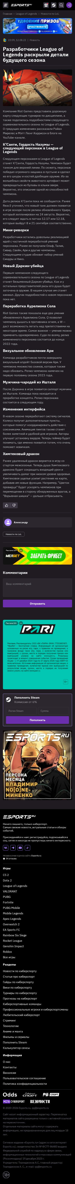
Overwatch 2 (11, 924)
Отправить (37, 603)
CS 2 (6, 874)
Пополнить (37, 720)
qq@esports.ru (40, 1108)
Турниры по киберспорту (20, 992)
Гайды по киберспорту (18, 982)
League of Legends (26, 13)
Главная (7, 13)
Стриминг (9, 1020)
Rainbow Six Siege (15, 935)
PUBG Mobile (11, 907)
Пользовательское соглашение (24, 1078)
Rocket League (12, 940)
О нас (6, 1061)
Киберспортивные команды (22, 1003)
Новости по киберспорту (20, 971)
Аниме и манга (13, 1031)
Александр (21, 522)
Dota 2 (7, 880)
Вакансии (9, 1072)
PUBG (7, 896)
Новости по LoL (50, 13)
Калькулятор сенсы (16, 1047)
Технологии (11, 1025)
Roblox (7, 951)
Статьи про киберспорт (19, 976)
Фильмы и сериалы (16, 1036)
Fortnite (8, 902)
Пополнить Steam (15, 1042)
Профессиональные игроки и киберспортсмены (35, 1009)
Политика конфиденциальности (25, 1083)
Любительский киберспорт (21, 1014)
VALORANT (10, 891)
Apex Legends (12, 918)
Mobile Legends (13, 913)
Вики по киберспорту (17, 987)
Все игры (9, 957)
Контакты (10, 1067)
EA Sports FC (11, 929)
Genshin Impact (13, 946)
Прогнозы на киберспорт (20, 998)
